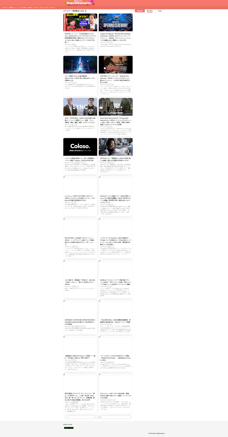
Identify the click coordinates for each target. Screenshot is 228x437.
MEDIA (30, 7)
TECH (36, 7)
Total (159, 11)
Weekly (139, 11)
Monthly (150, 11)
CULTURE (23, 7)
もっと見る (98, 417)
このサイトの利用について (10, 7)
